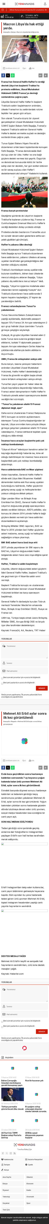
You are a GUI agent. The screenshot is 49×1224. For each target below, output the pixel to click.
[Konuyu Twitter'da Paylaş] (8, 75)
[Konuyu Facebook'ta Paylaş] (3, 75)
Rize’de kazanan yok (34, 1080)
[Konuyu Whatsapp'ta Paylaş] (13, 75)
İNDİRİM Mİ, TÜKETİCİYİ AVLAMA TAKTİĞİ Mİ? (27, 10)
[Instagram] (10, 1153)
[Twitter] (6, 1153)
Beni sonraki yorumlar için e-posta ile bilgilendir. (22, 677)
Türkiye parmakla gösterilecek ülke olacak (12, 1107)
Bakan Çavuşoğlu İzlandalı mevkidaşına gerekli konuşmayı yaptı (11, 1082)
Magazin (13, 721)
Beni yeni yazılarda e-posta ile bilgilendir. (19, 682)
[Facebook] (2, 1153)
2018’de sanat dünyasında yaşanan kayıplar (34, 1135)
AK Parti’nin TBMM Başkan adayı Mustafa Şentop (11, 1135)
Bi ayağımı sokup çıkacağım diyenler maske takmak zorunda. (36, 1108)
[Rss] (14, 1153)
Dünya (13, 32)
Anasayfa (6, 32)
